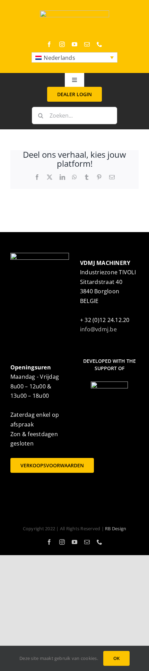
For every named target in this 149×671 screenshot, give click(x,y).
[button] (74, 57)
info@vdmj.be (98, 329)
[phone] (99, 44)
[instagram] (62, 44)
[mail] (87, 44)
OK (116, 658)
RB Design (115, 528)
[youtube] (74, 44)
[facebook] (49, 44)
